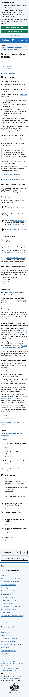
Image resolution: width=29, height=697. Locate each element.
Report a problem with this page (14, 559)
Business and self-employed (10, 582)
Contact (20, 663)
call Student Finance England (15, 258)
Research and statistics (8, 641)
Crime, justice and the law (9, 591)
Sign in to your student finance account (13, 240)
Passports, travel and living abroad (12, 616)
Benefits (3, 575)
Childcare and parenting (8, 585)
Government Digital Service (9, 670)
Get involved (5, 654)
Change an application (9, 73)
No (26, 552)
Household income (8, 71)
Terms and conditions (8, 666)
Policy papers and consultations (11, 644)
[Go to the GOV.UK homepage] (7, 40)
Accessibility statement (8, 663)
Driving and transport (8, 597)
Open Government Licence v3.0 (11, 678)
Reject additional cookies (14, 31)
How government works (8, 651)
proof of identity (15, 229)
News (3, 635)
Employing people (6, 603)
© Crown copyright (15, 693)
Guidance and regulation (9, 638)
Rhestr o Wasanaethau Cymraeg (11, 668)
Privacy (8, 661)
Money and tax (5, 613)
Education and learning (8, 600)
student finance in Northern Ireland (14, 179)
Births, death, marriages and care (11, 578)
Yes (18, 552)
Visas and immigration (8, 619)
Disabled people (6, 594)
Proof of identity (7, 68)
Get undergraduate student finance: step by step (12, 48)
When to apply (7, 66)
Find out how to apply (10, 491)
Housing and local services (9, 609)
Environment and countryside (10, 606)
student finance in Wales (10, 177)
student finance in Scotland (11, 174)
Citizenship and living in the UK (10, 588)
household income (18, 221)
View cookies (14, 35)
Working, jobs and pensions (9, 622)
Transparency (5, 647)
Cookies (14, 661)
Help (2, 661)
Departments (5, 632)
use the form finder (7, 252)
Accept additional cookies (14, 27)
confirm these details (19, 224)
